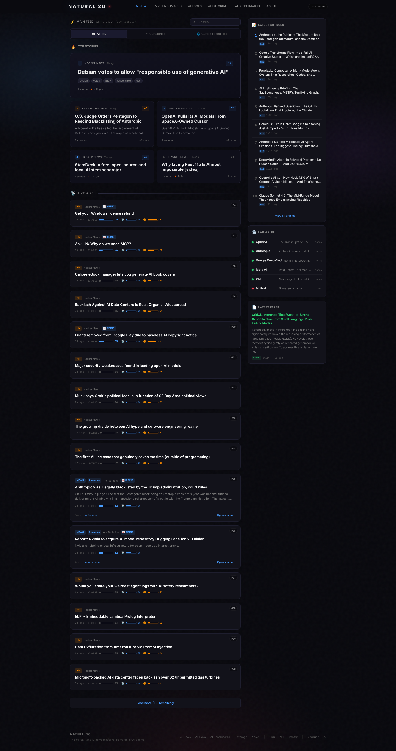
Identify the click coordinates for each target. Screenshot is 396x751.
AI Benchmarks (220, 737)
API (281, 737)
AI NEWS (142, 6)
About (255, 737)
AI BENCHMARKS (247, 6)
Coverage (240, 737)
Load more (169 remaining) (155, 703)
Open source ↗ (226, 515)
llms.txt (293, 737)
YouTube (313, 737)
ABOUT (271, 6)
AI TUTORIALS (218, 6)
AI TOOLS (195, 6)
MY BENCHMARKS (168, 6)
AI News (185, 737)
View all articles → (287, 215)
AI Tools (200, 737)
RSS (272, 737)
